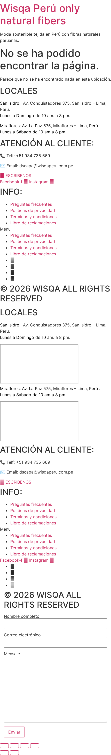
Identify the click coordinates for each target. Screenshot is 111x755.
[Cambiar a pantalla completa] (24, 745)
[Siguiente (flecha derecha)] (14, 752)
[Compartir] (14, 745)
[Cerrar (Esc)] (4, 745)
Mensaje (12, 654)
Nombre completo (21, 616)
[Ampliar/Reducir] (34, 745)
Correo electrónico (22, 635)
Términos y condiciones (33, 216)
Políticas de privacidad (32, 210)
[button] (55, 229)
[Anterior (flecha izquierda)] (4, 752)
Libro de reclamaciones (33, 222)
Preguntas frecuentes (31, 204)
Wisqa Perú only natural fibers (40, 14)
